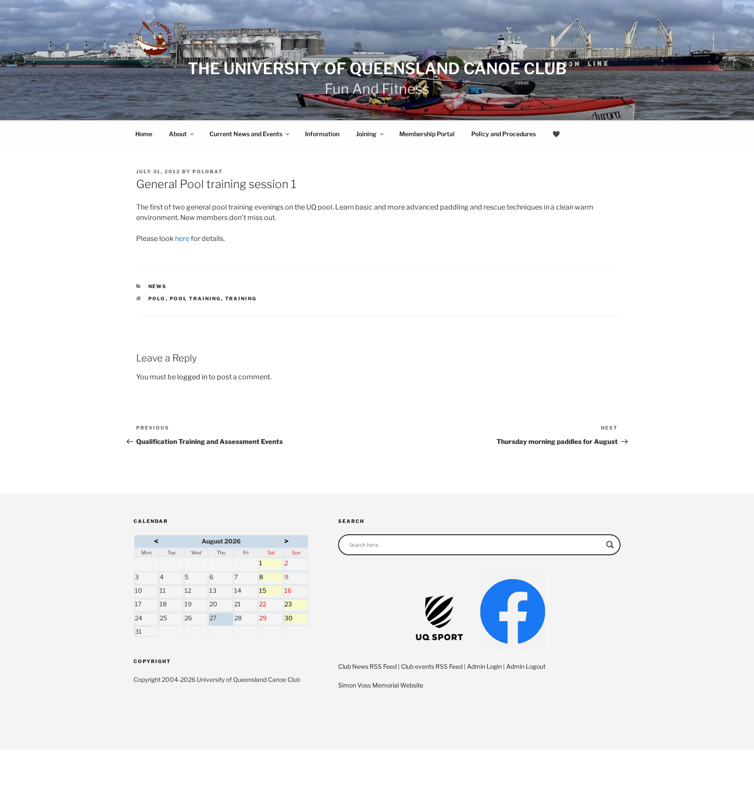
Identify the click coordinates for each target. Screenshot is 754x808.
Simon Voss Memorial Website (380, 685)
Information (322, 134)
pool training (195, 299)
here (182, 238)
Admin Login (484, 666)
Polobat (207, 171)
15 (270, 591)
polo (157, 299)
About (178, 134)
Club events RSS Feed (432, 666)
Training (241, 299)
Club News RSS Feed (367, 666)
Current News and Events (245, 134)
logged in (192, 377)
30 (296, 618)
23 (296, 604)
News (157, 286)
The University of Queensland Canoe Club (377, 68)
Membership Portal (427, 134)
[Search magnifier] (610, 545)
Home (143, 134)
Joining (366, 134)
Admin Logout (525, 666)
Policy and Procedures (503, 134)
